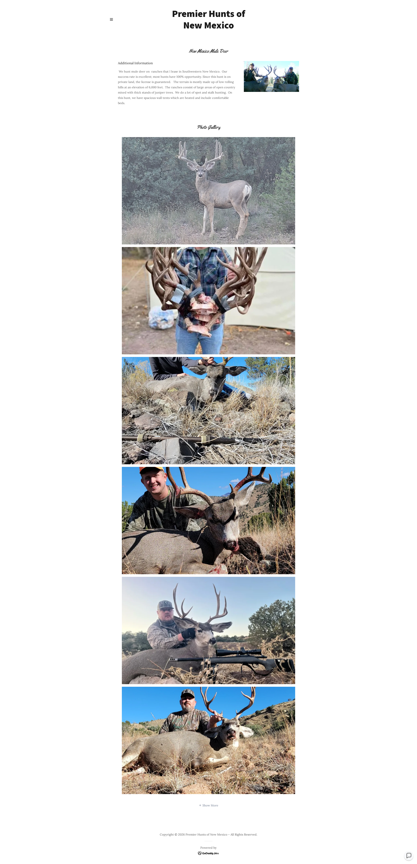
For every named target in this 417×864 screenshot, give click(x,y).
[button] (111, 19)
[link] (208, 27)
